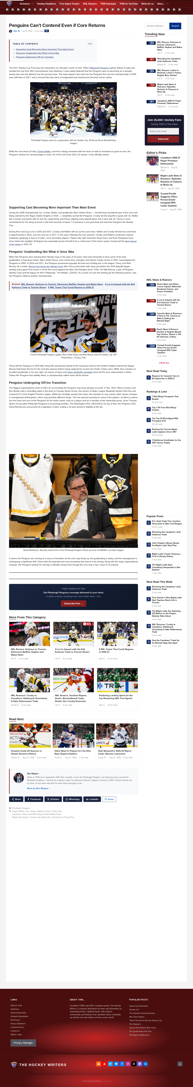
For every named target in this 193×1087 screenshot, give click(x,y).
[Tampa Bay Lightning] (148, 11)
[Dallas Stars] (53, 11)
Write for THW (16, 1006)
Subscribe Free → (73, 603)
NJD (152, 330)
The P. (160, 95)
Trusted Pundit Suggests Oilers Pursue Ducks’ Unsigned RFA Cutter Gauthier (168, 199)
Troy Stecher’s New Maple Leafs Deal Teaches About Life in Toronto (167, 600)
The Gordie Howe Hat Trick (140, 1031)
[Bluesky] (116, 1063)
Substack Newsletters (19, 1016)
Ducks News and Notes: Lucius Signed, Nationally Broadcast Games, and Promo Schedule (169, 288)
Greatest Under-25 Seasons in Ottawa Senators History (26, 752)
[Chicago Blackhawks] (36, 11)
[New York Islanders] (103, 11)
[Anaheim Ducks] (9, 11)
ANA (152, 285)
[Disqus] (73, 862)
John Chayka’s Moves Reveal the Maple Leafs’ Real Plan (165, 544)
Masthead (15, 1009)
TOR (152, 85)
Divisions (25, 3)
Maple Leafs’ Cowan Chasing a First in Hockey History (166, 555)
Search (175, 26)
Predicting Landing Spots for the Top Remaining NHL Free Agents (116, 696)
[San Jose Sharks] (131, 11)
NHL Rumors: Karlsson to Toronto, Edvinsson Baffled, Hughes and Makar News (62, 284)
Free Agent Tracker (69, 3)
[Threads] (133, 1063)
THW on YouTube (129, 3)
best (127, 241)
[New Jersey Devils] (98, 11)
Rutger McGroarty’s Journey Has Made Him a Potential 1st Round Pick (43, 817)
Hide (90, 44)
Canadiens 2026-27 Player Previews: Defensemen (169, 102)
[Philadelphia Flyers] (120, 11)
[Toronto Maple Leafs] (153, 11)
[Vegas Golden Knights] (170, 11)
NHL (152, 43)
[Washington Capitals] (175, 11)
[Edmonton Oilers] (64, 11)
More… (161, 3)
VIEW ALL (164, 363)
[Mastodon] (139, 1063)
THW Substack (108, 3)
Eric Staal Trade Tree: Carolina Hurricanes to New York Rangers (167, 522)
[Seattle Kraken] (136, 11)
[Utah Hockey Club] (159, 11)
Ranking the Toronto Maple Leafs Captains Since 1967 (164, 430)
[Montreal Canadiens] (86, 11)
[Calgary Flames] (25, 11)
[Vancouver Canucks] (164, 11)
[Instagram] (128, 1063)
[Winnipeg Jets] (181, 11)
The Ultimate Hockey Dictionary (142, 1013)
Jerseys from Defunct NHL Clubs (142, 1028)
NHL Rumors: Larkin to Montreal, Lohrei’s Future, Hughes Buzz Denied (169, 72)
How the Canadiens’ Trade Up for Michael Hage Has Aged (165, 641)
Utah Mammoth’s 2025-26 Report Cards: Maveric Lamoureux (114, 752)
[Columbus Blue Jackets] (48, 11)
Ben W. (17, 31)
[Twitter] (110, 1063)
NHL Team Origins (136, 1017)
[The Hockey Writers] (9, 3)
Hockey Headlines (46, 3)
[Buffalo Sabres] (20, 11)
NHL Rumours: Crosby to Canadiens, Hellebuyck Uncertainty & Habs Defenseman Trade (29, 698)
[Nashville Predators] (92, 11)
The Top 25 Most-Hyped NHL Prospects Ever (165, 419)
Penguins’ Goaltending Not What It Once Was (37, 53)
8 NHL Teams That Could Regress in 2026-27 (71, 287)
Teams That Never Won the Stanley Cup (145, 1020)
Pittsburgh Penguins (99, 68)
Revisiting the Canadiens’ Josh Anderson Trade (169, 60)
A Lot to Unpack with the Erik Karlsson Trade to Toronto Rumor (72, 650)
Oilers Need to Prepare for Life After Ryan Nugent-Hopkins (72, 752)
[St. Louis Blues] (142, 11)
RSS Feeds (15, 1020)
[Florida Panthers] (70, 11)
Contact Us (15, 1031)
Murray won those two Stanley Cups (46, 266)
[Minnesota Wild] (81, 11)
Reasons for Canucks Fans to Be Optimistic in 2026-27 (165, 377)
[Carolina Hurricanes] (31, 11)
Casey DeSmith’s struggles (80, 372)
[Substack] (98, 1063)
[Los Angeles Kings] (75, 11)
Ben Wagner (32, 773)
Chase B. (102, 757)
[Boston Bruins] (14, 11)
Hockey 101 (134, 1010)
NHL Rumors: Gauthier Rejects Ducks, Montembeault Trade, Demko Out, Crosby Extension (71, 698)
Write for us (147, 3)
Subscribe (163, 139)
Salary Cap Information (138, 1006)
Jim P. (13, 658)
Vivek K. (58, 757)
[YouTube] (104, 1063)
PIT (46, 31)
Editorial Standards (18, 1013)
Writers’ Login (16, 1035)
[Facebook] (122, 1063)
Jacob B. (15, 705)
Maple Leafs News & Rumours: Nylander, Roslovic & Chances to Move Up (167, 88)
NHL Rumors (90, 3)
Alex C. (102, 658)
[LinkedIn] (145, 1063)
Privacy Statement (18, 1024)
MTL (152, 59)
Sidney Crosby (43, 811)
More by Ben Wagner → (39, 788)
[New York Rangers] (109, 11)
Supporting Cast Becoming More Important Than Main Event (45, 49)
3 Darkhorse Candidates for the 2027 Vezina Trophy (166, 441)
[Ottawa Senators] (114, 11)
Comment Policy (17, 1027)
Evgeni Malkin (44, 151)
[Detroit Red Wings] (59, 11)
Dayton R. (15, 757)
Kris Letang (31, 811)
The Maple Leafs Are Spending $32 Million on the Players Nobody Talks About (166, 613)
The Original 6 (135, 1024)
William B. (161, 64)
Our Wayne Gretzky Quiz (139, 1035)
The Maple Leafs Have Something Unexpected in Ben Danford (166, 567)
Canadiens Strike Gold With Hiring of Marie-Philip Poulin (36, 814)
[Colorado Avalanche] (42, 11)
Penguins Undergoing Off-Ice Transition (35, 57)
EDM (152, 346)
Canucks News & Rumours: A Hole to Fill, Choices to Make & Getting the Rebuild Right (169, 317)
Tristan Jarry (56, 811)
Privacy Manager (23, 1042)
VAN (152, 314)
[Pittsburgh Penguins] (125, 11)
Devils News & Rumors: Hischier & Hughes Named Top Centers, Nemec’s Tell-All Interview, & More (169, 333)
